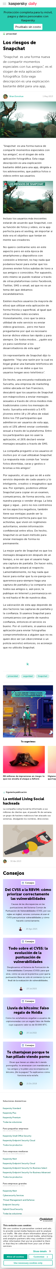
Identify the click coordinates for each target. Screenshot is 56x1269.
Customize (39, 1257)
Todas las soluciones (12, 1122)
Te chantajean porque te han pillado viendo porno (28, 1054)
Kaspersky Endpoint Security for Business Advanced (26, 1172)
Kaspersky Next (10, 1159)
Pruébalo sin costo (28, 27)
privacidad (11, 34)
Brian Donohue (16, 96)
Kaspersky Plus (9, 1113)
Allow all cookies (15, 1257)
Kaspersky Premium (12, 1117)
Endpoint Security (11, 1205)
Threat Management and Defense (18, 1200)
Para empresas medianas (15, 1151)
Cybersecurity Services (13, 1195)
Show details (40, 1251)
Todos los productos (12, 1145)
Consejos (29, 883)
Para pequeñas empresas (15, 1128)
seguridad (28, 676)
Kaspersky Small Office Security (17, 1136)
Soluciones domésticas (14, 1101)
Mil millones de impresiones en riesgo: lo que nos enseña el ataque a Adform (24, 777)
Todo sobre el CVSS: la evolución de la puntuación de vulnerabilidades (28, 955)
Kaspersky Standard (12, 1108)
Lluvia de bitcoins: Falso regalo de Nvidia (28, 1010)
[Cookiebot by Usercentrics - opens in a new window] (40, 1220)
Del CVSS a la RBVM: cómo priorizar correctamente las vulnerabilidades (28, 894)
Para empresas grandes (15, 1183)
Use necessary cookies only (28, 1263)
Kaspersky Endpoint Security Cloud (19, 1140)
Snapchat (42, 676)
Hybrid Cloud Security (13, 1209)
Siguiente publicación (16, 792)
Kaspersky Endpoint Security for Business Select (25, 1168)
